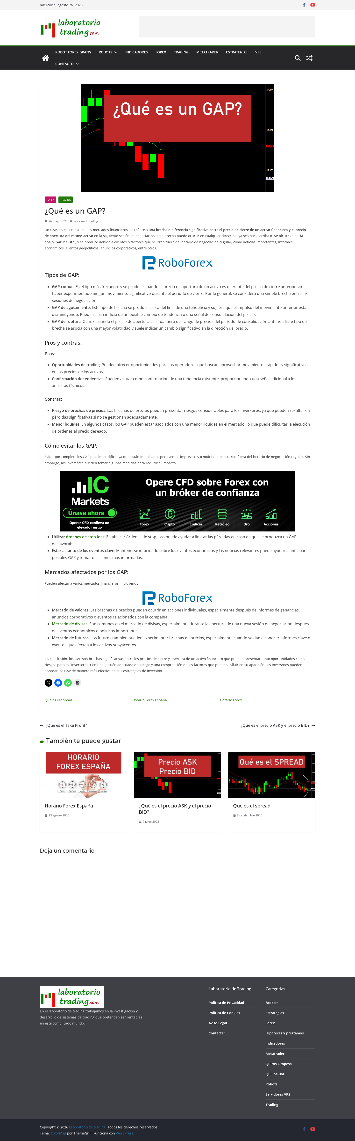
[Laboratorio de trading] (45, 58)
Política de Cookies (224, 1012)
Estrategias (237, 52)
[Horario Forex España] (83, 755)
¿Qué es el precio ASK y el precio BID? (275, 725)
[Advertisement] (227, 26)
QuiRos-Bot (275, 1074)
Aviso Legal (218, 1023)
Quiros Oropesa (279, 1063)
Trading (181, 52)
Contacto (64, 63)
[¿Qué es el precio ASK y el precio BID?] (177, 755)
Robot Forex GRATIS (73, 52)
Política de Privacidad (226, 1002)
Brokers (272, 1002)
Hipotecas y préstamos (285, 1033)
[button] (115, 52)
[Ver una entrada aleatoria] (309, 58)
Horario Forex (231, 700)
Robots (105, 52)
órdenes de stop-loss (85, 536)
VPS (258, 52)
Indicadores (136, 52)
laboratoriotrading (85, 221)
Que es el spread (58, 700)
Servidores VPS (278, 1094)
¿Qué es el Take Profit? (66, 725)
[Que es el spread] (271, 755)
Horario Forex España (149, 700)
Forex (161, 52)
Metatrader (207, 52)
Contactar (217, 1033)
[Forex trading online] (177, 259)
